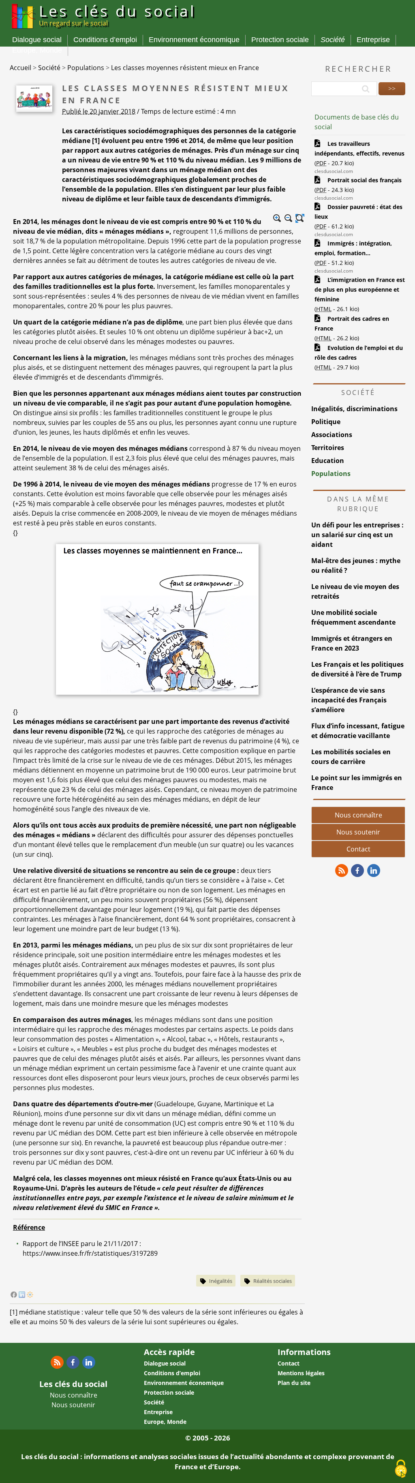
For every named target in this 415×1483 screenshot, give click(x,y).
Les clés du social (117, 14)
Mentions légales (301, 1373)
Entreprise (373, 40)
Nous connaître (358, 815)
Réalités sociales (272, 1281)
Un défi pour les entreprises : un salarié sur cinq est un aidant (357, 535)
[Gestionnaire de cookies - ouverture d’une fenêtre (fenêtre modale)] (401, 1469)
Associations (331, 434)
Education (327, 460)
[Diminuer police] (288, 218)
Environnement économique (194, 40)
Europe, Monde (37, 50)
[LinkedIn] (22, 1295)
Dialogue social (37, 40)
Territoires (327, 447)
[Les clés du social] (22, 30)
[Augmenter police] (277, 218)
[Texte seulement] (300, 218)
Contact (358, 849)
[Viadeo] (30, 1295)
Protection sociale (280, 40)
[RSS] (341, 870)
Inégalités (220, 1281)
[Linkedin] (373, 870)
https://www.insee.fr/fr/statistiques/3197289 (90, 1253)
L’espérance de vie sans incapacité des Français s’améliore (349, 700)
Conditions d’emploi (105, 40)
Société (333, 40)
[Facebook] (14, 1295)
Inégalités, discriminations (354, 408)
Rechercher (358, 68)
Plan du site (294, 1383)
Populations (331, 473)
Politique (325, 421)
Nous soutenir (358, 832)
